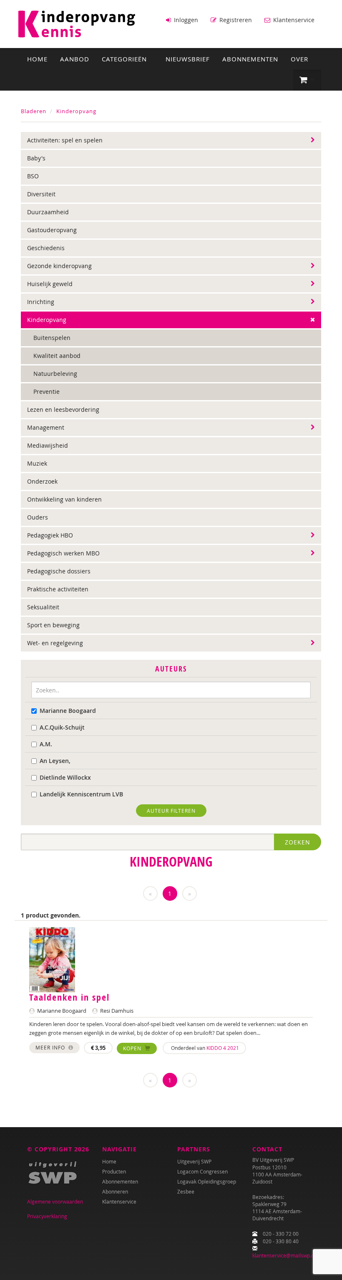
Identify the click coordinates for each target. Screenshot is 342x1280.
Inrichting (40, 302)
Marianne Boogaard (68, 711)
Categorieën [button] (125, 59)
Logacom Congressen (202, 1171)
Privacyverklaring (47, 1216)
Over (299, 59)
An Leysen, (55, 761)
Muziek (37, 463)
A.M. (46, 744)
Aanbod (74, 59)
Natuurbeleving (55, 374)
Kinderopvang (76, 111)
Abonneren (115, 1191)
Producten (114, 1171)
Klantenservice (293, 20)
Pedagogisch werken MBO (63, 553)
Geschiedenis (46, 248)
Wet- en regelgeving (55, 643)
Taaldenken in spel (69, 997)
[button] (307, 80)
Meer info (51, 1047)
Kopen (133, 1048)
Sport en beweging (53, 625)
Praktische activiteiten (57, 589)
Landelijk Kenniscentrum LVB (81, 794)
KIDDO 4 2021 (222, 1047)
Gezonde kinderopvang (59, 266)
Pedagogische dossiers (59, 571)
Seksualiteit (43, 607)
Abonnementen (250, 59)
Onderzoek (42, 481)
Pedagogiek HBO (50, 535)
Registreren (235, 20)
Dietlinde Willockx (65, 777)
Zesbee (185, 1191)
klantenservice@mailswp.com (286, 1255)
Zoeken (297, 842)
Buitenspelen (51, 338)
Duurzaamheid (48, 212)
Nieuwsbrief (188, 59)
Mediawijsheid (47, 445)
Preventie (46, 391)
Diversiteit (41, 194)
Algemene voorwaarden (55, 1201)
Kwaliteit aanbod (56, 356)
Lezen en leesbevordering (63, 409)
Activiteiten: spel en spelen (65, 140)
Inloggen (185, 20)
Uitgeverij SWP (194, 1161)
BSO (33, 176)
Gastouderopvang (52, 230)
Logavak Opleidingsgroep (206, 1181)
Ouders (37, 517)
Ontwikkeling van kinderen (64, 499)
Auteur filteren (171, 810)
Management (45, 427)
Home (37, 59)
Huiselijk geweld (50, 284)
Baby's (36, 158)
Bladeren (33, 111)
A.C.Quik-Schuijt (62, 727)
